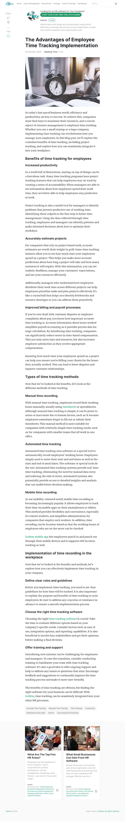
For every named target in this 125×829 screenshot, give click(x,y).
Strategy (56, 3)
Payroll (85, 795)
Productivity (90, 708)
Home (19, 3)
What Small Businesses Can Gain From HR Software (80, 757)
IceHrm (43, 20)
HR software (88, 791)
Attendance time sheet (35, 713)
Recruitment (46, 3)
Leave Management (32, 3)
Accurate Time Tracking (36, 708)
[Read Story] (57, 790)
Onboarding (40, 789)
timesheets (69, 406)
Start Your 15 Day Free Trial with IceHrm (61, 15)
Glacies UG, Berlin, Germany (109, 811)
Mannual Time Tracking (58, 708)
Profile (51, 20)
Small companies (84, 789)
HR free (68, 793)
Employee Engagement (45, 791)
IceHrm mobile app (36, 536)
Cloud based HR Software (67, 713)
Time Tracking (76, 708)
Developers (82, 3)
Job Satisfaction (83, 793)
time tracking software (63, 618)
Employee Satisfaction (35, 793)
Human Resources (46, 787)
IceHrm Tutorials (69, 3)
